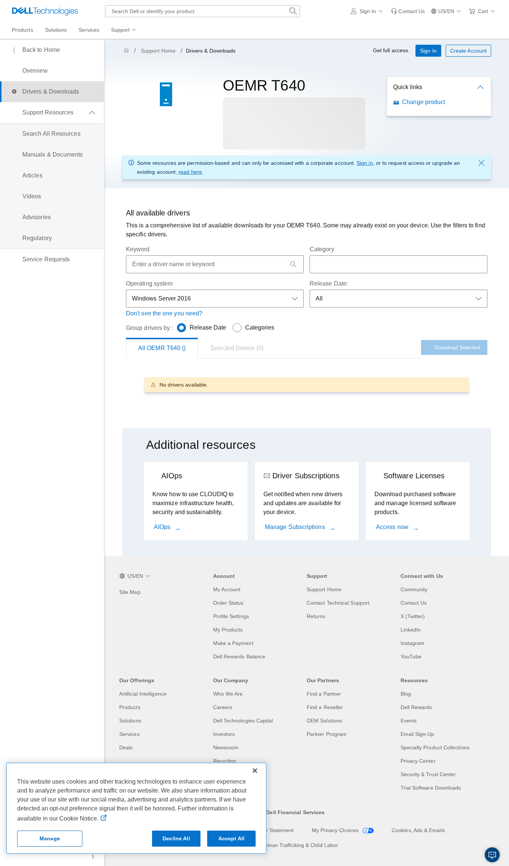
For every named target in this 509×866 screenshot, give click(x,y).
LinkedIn (411, 630)
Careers (223, 707)
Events (409, 721)
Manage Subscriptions (295, 527)
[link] (408, 11)
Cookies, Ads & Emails (418, 830)
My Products (228, 630)
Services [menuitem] (89, 30)
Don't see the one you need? (164, 313)
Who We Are (228, 694)
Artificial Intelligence (143, 694)
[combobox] (202, 11)
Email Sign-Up (417, 734)
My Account (227, 589)
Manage (49, 838)
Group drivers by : (149, 328)
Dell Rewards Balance (239, 656)
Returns (316, 616)
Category (322, 249)
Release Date (208, 327)
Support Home (158, 51)
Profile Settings (231, 616)
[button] (368, 11)
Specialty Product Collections (435, 747)
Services (129, 734)
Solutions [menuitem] (56, 30)
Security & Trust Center (428, 774)
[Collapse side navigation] (93, 855)
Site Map (129, 592)
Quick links (407, 87)
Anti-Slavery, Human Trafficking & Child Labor (284, 845)
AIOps (163, 527)
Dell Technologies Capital (243, 721)
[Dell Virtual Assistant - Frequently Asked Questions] (492, 854)
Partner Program (327, 734)
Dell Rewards (416, 707)
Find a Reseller (325, 707)
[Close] (255, 770)
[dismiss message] (481, 162)
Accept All (231, 838)
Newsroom (226, 747)
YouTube (411, 656)
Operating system (149, 283)
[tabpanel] (306, 384)
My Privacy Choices (336, 830)
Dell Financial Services (295, 812)
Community (414, 589)
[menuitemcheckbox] (52, 112)
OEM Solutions (324, 721)
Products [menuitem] (22, 30)
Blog (406, 694)
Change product (423, 102)
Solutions (130, 721)
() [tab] (162, 348)
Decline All (176, 838)
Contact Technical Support (338, 603)
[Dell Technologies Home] (45, 11)
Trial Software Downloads (431, 788)
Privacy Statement (272, 830)
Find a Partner (324, 694)
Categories (260, 327)
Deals (126, 747)
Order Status (228, 603)
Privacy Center (418, 761)
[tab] (237, 348)
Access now (393, 527)
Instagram (413, 643)
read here (190, 172)
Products (129, 707)
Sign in (365, 163)
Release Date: (329, 283)
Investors (224, 734)
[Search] (293, 264)
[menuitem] (124, 30)
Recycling (224, 761)
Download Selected (457, 347)
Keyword (138, 249)
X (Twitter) (413, 616)
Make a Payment (233, 643)
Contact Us (414, 603)
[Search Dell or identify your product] (293, 11)
